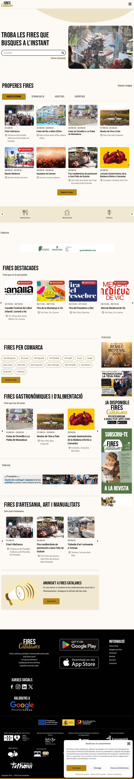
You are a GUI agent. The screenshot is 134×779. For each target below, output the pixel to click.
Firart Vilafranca (12, 131)
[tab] (14, 97)
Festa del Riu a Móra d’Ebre (49, 131)
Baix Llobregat (53, 365)
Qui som (112, 660)
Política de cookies (82, 774)
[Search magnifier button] (63, 53)
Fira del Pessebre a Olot (81, 308)
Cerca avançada (58, 58)
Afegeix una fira (115, 649)
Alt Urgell (68, 358)
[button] (128, 743)
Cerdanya (21, 372)
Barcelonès (85, 365)
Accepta (76, 768)
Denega (97, 768)
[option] (25, 214)
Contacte (113, 663)
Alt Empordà (39, 358)
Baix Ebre (21, 365)
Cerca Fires (113, 646)
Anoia (79, 358)
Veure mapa (125, 85)
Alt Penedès (54, 358)
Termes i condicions (114, 774)
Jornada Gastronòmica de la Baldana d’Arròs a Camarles (113, 175)
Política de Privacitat (98, 774)
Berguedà (7, 372)
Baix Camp (7, 365)
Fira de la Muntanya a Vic (50, 308)
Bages (90, 358)
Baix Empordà (36, 365)
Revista (112, 656)
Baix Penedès (70, 365)
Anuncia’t (51, 601)
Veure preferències (119, 768)
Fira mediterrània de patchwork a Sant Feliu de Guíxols (82, 175)
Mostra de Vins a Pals (110, 131)
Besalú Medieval (12, 173)
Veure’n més (10, 380)
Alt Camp (24, 358)
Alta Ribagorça (9, 358)
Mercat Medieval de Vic (113, 308)
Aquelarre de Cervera (46, 173)
